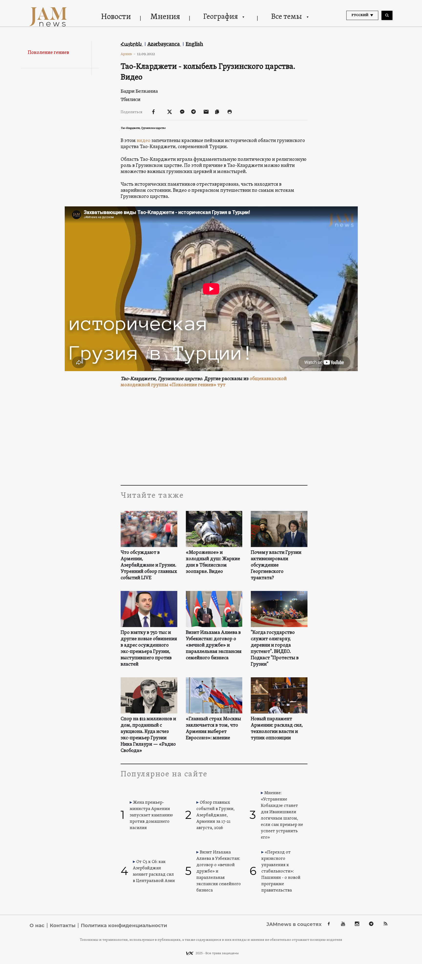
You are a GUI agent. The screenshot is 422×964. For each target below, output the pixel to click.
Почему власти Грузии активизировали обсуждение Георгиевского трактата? (276, 565)
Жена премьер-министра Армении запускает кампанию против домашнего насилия (151, 815)
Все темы (286, 16)
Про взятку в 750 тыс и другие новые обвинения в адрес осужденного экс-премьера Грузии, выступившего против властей (149, 648)
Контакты (62, 925)
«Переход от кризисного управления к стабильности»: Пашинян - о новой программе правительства (280, 871)
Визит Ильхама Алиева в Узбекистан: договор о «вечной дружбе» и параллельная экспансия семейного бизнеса (214, 645)
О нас (37, 925)
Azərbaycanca (164, 44)
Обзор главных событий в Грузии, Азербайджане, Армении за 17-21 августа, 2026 (215, 815)
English (194, 44)
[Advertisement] (214, 436)
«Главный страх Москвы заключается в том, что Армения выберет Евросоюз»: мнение (213, 728)
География (220, 16)
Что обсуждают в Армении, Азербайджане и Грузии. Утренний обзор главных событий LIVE (149, 565)
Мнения (165, 17)
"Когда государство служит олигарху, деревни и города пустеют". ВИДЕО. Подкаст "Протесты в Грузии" (275, 648)
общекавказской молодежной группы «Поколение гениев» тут (204, 382)
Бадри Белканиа (139, 91)
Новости (116, 17)
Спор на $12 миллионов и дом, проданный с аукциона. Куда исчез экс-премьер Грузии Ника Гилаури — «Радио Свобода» (148, 735)
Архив (128, 54)
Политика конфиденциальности (124, 925)
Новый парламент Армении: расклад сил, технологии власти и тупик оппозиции (277, 728)
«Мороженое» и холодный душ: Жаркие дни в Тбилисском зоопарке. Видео (213, 562)
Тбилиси (130, 99)
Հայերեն (132, 44)
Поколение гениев (48, 53)
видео (143, 141)
